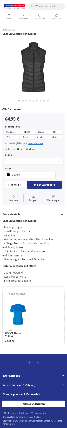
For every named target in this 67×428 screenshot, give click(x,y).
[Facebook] (29, 362)
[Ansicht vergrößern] (33, 67)
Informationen (11, 375)
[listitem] (33, 67)
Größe (8, 154)
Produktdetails (11, 214)
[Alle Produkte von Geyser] (8, 29)
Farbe (8, 168)
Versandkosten (35, 143)
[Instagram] (37, 362)
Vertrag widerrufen (33, 404)
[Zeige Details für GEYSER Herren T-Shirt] (18, 314)
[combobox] (46, 6)
